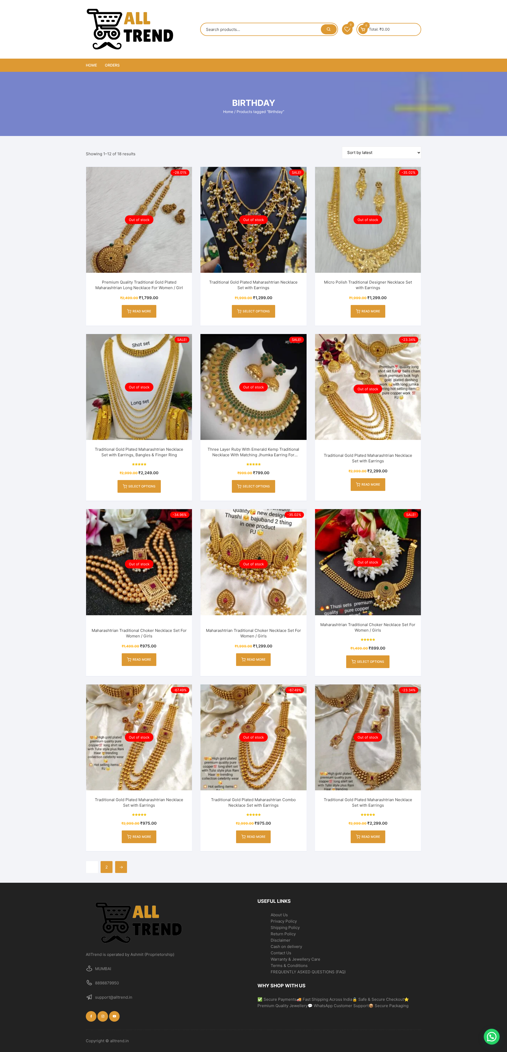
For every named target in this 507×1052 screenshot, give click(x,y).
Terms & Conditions (289, 965)
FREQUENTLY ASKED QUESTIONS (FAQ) (308, 971)
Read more (142, 311)
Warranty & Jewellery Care (295, 959)
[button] (492, 1037)
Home (91, 65)
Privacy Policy (284, 921)
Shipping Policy (285, 927)
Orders (112, 65)
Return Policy (283, 933)
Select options (256, 311)
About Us (279, 914)
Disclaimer (280, 940)
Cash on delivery (286, 946)
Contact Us (281, 952)
